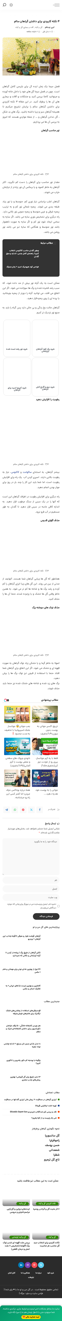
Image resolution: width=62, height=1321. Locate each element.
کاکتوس (15, 472)
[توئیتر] (41, 1265)
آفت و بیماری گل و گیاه (24, 27)
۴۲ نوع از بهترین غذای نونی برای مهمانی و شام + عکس (22, 971)
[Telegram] (6, 809)
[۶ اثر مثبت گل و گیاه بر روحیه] (46, 1195)
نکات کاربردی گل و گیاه (47, 1203)
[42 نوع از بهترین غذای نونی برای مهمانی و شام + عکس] (51, 971)
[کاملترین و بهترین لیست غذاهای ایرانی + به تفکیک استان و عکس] (51, 988)
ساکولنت (27, 472)
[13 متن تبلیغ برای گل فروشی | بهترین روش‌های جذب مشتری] (51, 1079)
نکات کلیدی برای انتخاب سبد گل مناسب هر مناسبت (47, 1244)
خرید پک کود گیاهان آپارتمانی (45, 350)
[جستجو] (5, 5)
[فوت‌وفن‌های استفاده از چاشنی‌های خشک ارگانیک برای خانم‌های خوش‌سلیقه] (51, 1013)
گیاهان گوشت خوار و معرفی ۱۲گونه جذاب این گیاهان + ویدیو (22, 938)
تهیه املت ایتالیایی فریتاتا (46, 1105)
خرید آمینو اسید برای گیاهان (17, 389)
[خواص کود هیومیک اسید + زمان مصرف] (31, 267)
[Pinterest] (23, 809)
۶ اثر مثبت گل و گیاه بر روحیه (46, 1209)
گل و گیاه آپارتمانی (19, 1237)
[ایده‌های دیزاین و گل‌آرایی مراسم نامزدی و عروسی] (16, 1195)
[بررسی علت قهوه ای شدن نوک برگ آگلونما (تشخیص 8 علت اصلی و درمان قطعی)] (16, 1229)
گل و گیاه (38, 27)
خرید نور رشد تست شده (16, 349)
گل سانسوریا (52, 1136)
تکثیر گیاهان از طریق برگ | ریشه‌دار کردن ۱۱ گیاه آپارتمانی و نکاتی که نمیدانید (23, 954)
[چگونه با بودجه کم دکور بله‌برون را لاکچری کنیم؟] (51, 1062)
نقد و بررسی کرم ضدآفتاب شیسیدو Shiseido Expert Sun (33, 1112)
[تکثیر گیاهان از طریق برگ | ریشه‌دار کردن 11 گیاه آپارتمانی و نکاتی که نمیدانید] (51, 955)
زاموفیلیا (54, 1140)
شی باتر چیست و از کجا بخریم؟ (44, 1118)
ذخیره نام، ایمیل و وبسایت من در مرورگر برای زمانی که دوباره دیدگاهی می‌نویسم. (31, 906)
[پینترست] (34, 1265)
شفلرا (56, 1155)
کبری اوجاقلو (49, 27)
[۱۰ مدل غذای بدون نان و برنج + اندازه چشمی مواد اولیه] (51, 1046)
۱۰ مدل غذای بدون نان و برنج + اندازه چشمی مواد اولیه (22, 1045)
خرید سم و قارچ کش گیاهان (45, 388)
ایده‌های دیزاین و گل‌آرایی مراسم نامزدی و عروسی (18, 1211)
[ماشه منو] (55, 5)
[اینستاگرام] (28, 1265)
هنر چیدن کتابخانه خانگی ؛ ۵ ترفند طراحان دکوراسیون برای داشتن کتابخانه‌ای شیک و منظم (23, 1028)
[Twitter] (31, 809)
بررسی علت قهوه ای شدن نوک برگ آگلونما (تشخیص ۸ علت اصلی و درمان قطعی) (16, 1246)
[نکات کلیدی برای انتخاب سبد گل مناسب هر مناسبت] (46, 1229)
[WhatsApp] (15, 809)
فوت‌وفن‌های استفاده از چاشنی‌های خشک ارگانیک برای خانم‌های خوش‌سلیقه (23, 1012)
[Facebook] (39, 809)
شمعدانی (54, 1150)
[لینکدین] (21, 1265)
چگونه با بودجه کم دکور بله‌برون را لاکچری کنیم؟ (23, 1062)
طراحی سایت (37, 1293)
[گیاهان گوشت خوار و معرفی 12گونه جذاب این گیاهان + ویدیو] (51, 938)
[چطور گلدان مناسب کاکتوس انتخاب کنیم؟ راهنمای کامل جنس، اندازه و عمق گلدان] (31, 253)
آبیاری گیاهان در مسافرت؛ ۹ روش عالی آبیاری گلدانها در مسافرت (30, 1099)
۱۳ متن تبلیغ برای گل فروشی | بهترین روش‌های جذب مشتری (25, 1078)
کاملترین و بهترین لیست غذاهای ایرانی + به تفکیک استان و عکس (23, 987)
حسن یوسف (52, 1145)
